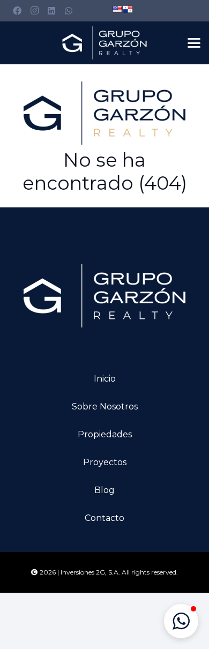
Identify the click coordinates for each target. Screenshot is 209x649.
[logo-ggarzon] (104, 43)
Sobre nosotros (105, 406)
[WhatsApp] (68, 10)
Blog (104, 490)
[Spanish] (127, 9)
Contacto (104, 518)
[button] (194, 42)
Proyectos (104, 462)
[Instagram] (34, 10)
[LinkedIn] (51, 10)
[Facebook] (17, 10)
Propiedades (105, 434)
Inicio (105, 379)
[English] (117, 9)
